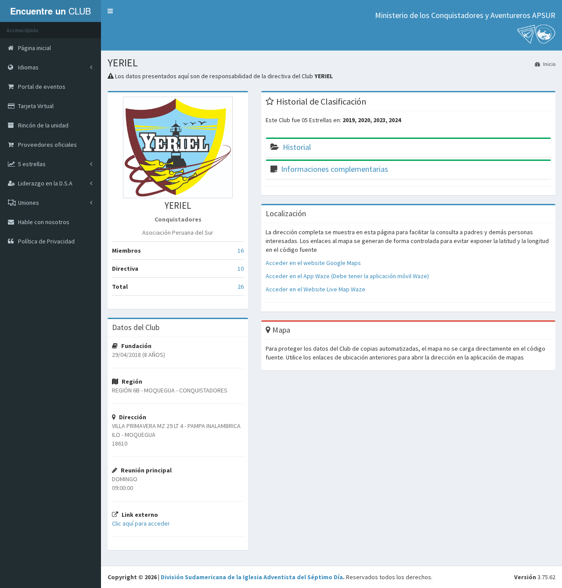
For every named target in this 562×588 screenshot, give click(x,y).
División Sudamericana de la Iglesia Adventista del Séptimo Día (252, 577)
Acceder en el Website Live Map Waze (315, 289)
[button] (110, 11)
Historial (297, 147)
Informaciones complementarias (334, 169)
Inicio (548, 64)
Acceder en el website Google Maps (313, 263)
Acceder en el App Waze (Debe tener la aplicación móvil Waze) (347, 276)
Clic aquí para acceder (141, 523)
